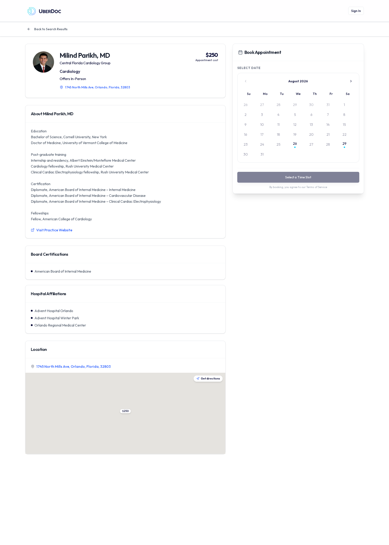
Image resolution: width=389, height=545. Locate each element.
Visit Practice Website (54, 230)
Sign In (356, 11)
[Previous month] (245, 81)
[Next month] (350, 81)
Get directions (210, 378)
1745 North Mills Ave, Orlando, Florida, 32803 (73, 366)
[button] (125, 411)
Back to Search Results (51, 29)
